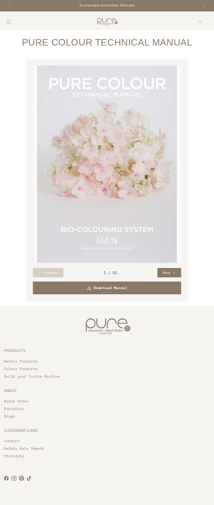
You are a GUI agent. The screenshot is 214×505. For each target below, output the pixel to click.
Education (14, 408)
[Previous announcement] (10, 5)
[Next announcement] (204, 5)
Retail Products (21, 361)
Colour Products (21, 368)
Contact (12, 441)
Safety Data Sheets (24, 448)
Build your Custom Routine (32, 376)
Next (166, 273)
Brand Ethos (16, 401)
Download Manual (110, 287)
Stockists (14, 456)
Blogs (9, 416)
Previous (51, 273)
